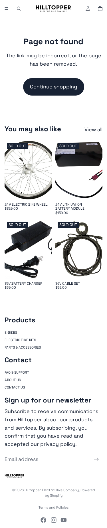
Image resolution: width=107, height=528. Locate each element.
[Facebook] (43, 520)
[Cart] (100, 8)
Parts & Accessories (23, 347)
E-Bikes (11, 332)
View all (93, 129)
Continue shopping (53, 86)
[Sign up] (96, 460)
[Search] (19, 8)
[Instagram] (53, 520)
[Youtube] (63, 520)
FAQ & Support (17, 372)
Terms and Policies (53, 507)
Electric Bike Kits (20, 340)
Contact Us (15, 387)
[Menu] (6, 8)
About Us (13, 380)
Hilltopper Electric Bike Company (52, 490)
